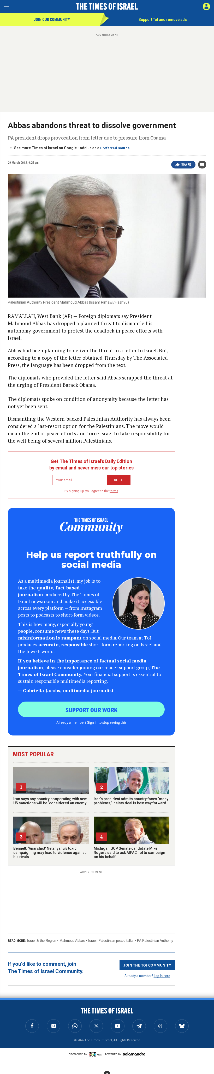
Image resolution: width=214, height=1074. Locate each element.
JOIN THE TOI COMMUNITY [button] (147, 965)
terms (114, 491)
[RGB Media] (96, 1054)
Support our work (91, 710)
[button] (206, 6)
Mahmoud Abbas (72, 941)
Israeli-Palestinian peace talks (111, 941)
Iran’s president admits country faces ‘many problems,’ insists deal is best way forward (131, 801)
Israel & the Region (41, 941)
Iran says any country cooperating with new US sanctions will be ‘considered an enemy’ (50, 801)
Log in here (162, 975)
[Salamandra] (134, 1053)
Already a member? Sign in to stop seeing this (91, 722)
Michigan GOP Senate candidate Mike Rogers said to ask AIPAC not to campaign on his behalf (129, 852)
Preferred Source (115, 148)
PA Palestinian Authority (155, 941)
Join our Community (52, 19)
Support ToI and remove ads (163, 19)
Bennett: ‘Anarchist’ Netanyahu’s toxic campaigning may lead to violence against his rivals (49, 852)
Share (186, 164)
